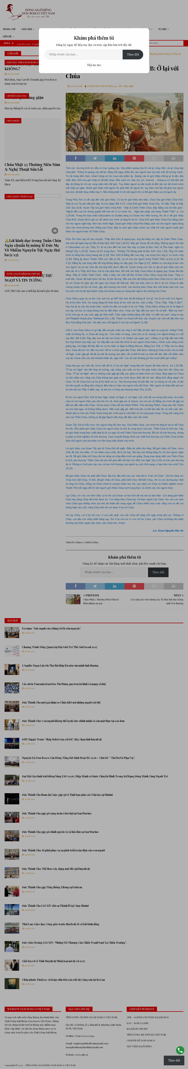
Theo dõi (133, 54)
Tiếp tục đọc (94, 65)
